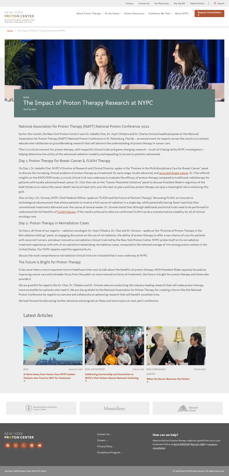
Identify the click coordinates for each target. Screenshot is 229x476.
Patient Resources (134, 13)
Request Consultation (209, 12)
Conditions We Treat (159, 13)
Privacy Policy (104, 446)
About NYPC (181, 13)
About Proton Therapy (88, 13)
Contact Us (144, 3)
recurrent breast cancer (173, 173)
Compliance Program (108, 452)
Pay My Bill (179, 3)
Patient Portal (197, 3)
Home (10, 30)
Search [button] (220, 3)
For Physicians (162, 3)
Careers (129, 3)
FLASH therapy (66, 212)
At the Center (112, 13)
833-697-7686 (197, 444)
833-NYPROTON (182, 444)
